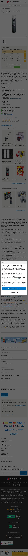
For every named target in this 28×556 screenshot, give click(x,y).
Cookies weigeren (14, 292)
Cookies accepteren (14, 288)
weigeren (4, 283)
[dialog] (14, 278)
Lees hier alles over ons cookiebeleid (13, 278)
